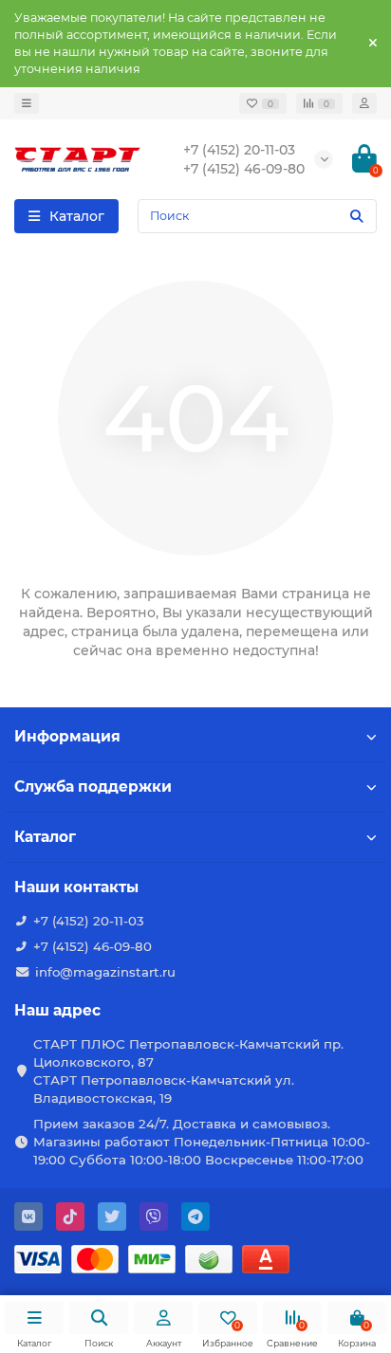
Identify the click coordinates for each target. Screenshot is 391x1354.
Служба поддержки (93, 787)
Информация (67, 736)
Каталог (45, 837)
